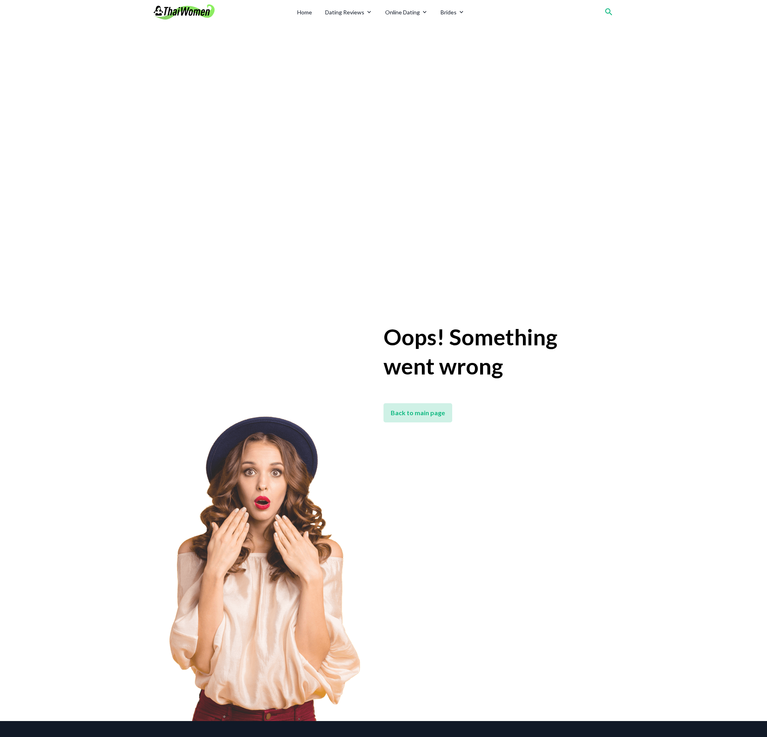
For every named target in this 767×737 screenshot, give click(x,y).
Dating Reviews (344, 12)
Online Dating (402, 12)
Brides (449, 12)
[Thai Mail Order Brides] (222, 12)
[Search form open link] (609, 12)
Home (304, 12)
